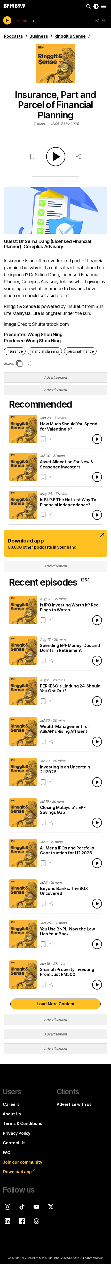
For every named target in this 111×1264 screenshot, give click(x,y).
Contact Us (14, 1142)
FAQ (7, 1152)
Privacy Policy (16, 1133)
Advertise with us (74, 1104)
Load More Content (55, 1004)
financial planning (44, 351)
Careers (11, 1104)
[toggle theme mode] (96, 6)
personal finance (80, 351)
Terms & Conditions (22, 1123)
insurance (15, 351)
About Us (12, 1113)
